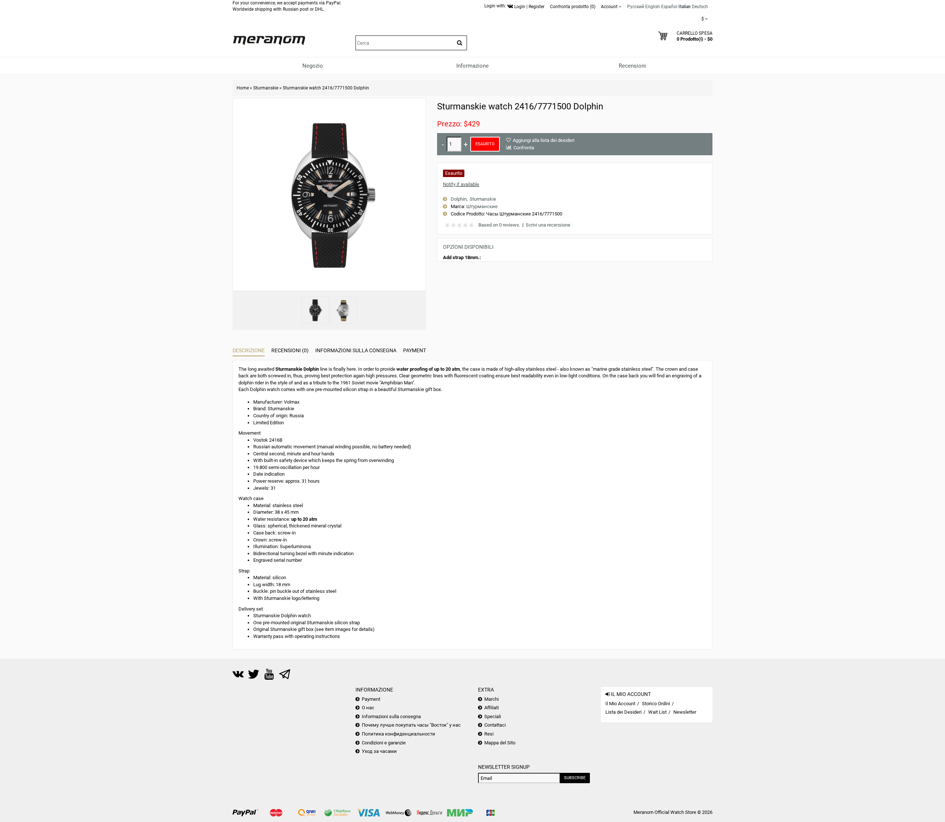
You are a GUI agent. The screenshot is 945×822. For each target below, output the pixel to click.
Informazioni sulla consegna (355, 350)
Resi (489, 734)
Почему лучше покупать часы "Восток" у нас (411, 725)
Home (243, 88)
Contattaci (495, 725)
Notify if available (461, 184)
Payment (414, 350)
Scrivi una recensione (548, 225)
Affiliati (491, 707)
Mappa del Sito (499, 742)
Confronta (523, 147)
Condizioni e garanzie (384, 742)
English (652, 6)
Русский (635, 6)
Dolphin (459, 199)
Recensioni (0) (290, 350)
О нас (368, 707)
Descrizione (249, 350)
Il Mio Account (620, 703)
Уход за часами (379, 751)
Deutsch (700, 6)
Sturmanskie (265, 88)
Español (669, 6)
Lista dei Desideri (623, 712)
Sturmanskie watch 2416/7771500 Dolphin (326, 88)
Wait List (657, 712)
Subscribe (574, 777)
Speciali (492, 716)
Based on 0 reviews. (499, 225)
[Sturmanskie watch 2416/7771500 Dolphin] (315, 310)
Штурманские (482, 206)
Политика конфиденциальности (398, 734)
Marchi (491, 699)
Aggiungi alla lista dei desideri (543, 140)
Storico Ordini (656, 703)
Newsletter (684, 712)
